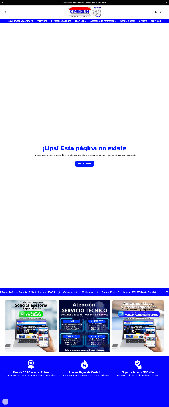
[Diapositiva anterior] (2, 2)
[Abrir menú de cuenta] (156, 12)
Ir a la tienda (84, 163)
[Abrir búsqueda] (5, 12)
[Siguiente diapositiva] (166, 2)
